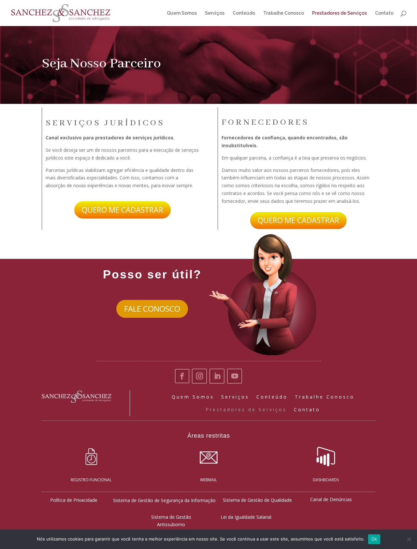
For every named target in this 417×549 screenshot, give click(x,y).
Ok (374, 539)
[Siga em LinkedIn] (216, 376)
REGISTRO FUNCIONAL (91, 480)
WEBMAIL (208, 480)
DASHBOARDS (326, 480)
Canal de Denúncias (331, 499)
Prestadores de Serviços (339, 13)
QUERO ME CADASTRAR (122, 209)
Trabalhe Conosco (283, 13)
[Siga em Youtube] (234, 376)
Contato (384, 13)
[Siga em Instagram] (199, 376)
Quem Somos (182, 13)
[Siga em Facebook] (182, 376)
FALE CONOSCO (152, 308)
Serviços (214, 13)
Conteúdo (244, 13)
